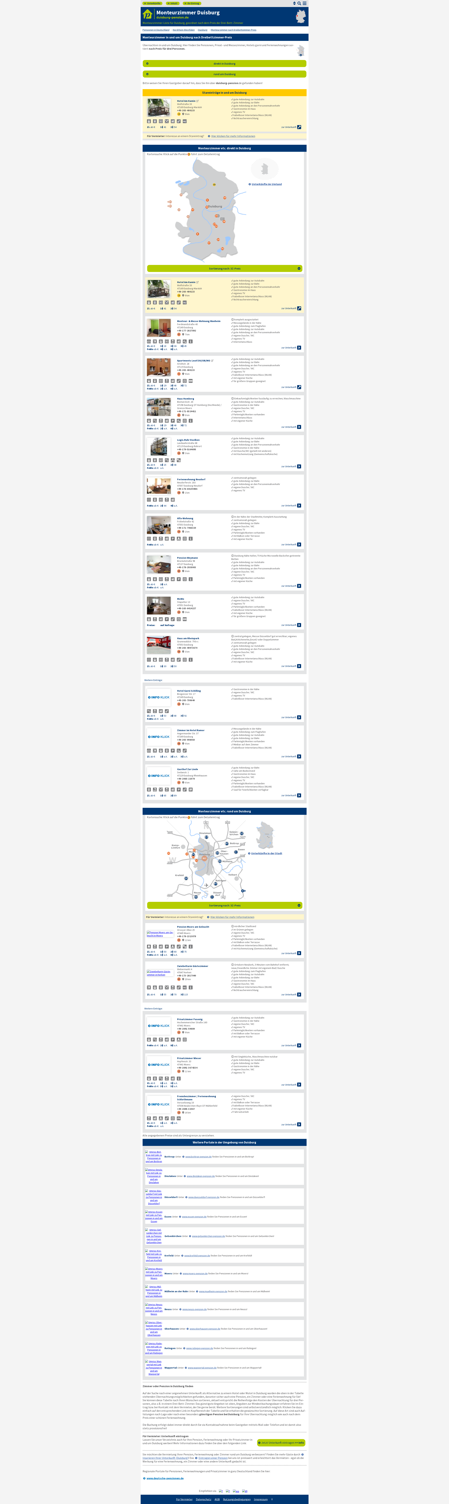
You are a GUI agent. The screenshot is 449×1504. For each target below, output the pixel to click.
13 (179, 1071)
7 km (186, 334)
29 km (186, 979)
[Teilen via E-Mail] (246, 1491)
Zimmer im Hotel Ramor (191, 730)
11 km (186, 1071)
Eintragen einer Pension (213, 1458)
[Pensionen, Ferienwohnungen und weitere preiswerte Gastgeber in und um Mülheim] (154, 1291)
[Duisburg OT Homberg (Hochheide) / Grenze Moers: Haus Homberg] (160, 407)
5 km (186, 453)
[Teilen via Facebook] (222, 1491)
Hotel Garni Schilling (189, 690)
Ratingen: (170, 1348)
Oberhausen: (172, 1328)
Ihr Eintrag (192, 3)
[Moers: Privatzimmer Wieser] (160, 1065)
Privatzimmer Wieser (189, 1058)
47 (179, 415)
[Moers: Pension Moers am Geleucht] (160, 934)
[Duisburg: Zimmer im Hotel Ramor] (160, 737)
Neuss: (168, 1309)
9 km (186, 114)
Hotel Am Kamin (186, 100)
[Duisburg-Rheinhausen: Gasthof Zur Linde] (160, 776)
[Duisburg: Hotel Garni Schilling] (160, 698)
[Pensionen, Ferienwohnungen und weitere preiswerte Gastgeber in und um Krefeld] (154, 1255)
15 (179, 1112)
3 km (186, 651)
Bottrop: (170, 1156)
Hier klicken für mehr (233, 136)
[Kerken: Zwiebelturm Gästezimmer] (160, 973)
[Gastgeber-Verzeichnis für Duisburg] (149, 14)
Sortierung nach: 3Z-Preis (254, 268)
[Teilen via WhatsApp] (237, 1491)
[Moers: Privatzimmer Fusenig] (160, 1026)
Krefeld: (169, 1255)
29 (179, 531)
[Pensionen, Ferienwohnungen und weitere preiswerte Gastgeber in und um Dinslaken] (154, 1176)
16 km (186, 1112)
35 (179, 453)
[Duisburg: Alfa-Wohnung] (160, 525)
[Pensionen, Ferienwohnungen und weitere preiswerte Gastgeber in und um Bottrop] (154, 1156)
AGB (217, 1499)
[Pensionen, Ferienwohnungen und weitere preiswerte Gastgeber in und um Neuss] (154, 1309)
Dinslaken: (170, 1176)
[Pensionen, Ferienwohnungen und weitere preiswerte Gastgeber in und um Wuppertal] (154, 1368)
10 (179, 704)
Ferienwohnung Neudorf (191, 479)
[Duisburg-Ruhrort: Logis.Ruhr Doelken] (160, 447)
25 (179, 940)
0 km (186, 612)
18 (179, 114)
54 (179, 651)
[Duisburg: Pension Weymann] (160, 565)
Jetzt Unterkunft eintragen (282, 1442)
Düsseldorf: (171, 1197)
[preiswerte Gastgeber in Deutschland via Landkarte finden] (301, 19)
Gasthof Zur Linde (187, 769)
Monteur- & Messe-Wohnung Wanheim (198, 321)
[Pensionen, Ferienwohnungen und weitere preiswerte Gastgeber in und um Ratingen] (154, 1348)
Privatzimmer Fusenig (190, 1019)
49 (179, 571)
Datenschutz (203, 1499)
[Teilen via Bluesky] (229, 1491)
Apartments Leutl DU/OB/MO (193, 360)
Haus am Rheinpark (188, 638)
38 (179, 492)
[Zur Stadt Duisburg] (264, 848)
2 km (186, 492)
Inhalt (172, 3)
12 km (186, 940)
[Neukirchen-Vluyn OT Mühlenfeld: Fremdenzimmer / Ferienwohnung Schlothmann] (160, 1105)
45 (179, 979)
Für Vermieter (184, 1499)
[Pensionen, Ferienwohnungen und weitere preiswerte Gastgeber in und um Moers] (154, 1273)
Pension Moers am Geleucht (193, 926)
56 (179, 743)
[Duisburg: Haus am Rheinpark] (160, 645)
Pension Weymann (187, 557)
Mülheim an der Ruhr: (177, 1291)
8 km (186, 415)
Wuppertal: (171, 1367)
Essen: (168, 1216)
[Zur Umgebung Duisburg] (265, 179)
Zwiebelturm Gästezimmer (192, 966)
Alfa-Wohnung (185, 518)
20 (179, 612)
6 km (186, 571)
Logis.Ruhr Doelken (188, 439)
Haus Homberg (185, 398)
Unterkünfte (152, 3)
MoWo (180, 598)
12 (179, 1032)
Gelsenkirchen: (173, 1236)
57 (179, 334)
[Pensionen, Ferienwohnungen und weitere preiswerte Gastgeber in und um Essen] (154, 1216)
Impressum (261, 1499)
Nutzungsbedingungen (237, 1499)
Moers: (168, 1273)
